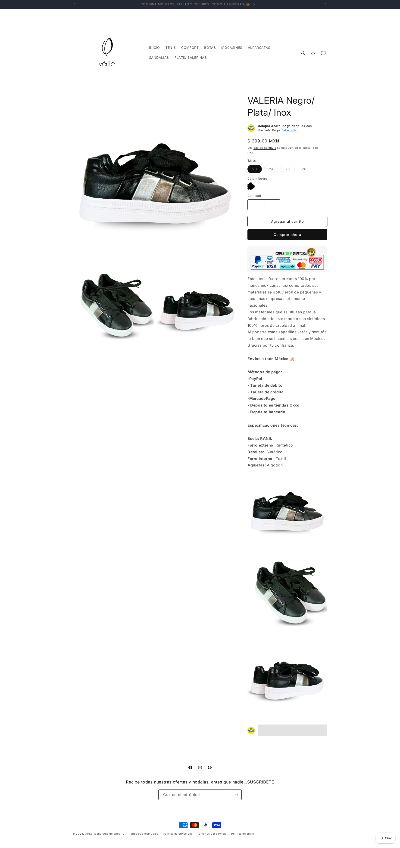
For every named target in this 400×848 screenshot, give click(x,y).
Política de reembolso (144, 833)
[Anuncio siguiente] (326, 4)
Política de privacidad (178, 833)
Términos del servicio (212, 833)
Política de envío (242, 833)
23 (254, 169)
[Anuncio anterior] (74, 4)
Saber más (289, 130)
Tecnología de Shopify (109, 833)
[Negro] (250, 186)
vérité (89, 833)
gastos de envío (264, 147)
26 (306, 170)
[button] (303, 53)
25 (290, 170)
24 (273, 170)
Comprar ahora (287, 234)
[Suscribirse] (236, 794)
